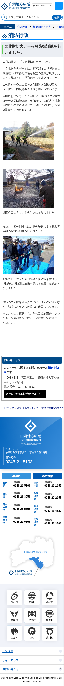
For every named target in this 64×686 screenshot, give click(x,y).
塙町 (32, 637)
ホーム (8, 26)
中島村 (32, 620)
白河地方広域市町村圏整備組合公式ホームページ (15, 6)
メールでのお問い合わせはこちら (25, 393)
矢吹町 (32, 602)
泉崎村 (14, 620)
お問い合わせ (10, 669)
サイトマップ (10, 660)
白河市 (14, 602)
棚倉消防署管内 (42, 26)
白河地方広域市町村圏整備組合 (31, 432)
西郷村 (49, 602)
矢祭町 (14, 637)
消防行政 (22, 26)
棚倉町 (49, 620)
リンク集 (7, 651)
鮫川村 (49, 637)
